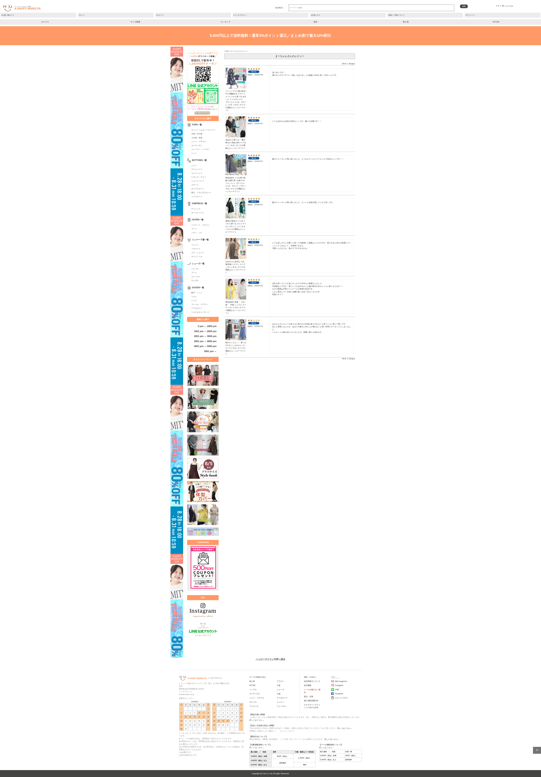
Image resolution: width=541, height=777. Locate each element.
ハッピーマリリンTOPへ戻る (270, 659)
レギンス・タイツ (198, 177)
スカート (195, 185)
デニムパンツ (196, 169)
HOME (226, 51)
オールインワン (197, 213)
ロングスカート (197, 189)
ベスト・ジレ (196, 233)
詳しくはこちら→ (256, 720)
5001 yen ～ (210, 351)
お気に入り (316, 15)
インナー (195, 245)
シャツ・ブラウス (198, 141)
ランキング (225, 22)
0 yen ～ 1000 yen (207, 326)
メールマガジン (240, 15)
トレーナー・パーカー (200, 149)
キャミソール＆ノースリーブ (203, 130)
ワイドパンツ (196, 173)
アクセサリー (196, 308)
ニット (194, 153)
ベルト (194, 297)
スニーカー (195, 277)
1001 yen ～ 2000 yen (205, 331)
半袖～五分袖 (196, 134)
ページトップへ (537, 750)
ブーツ (194, 273)
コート (194, 229)
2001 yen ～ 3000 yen (205, 336)
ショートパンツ (197, 181)
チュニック (195, 209)
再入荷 (406, 22)
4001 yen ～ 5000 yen (205, 346)
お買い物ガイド (8, 15)
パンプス (195, 269)
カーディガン (196, 145)
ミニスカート (196, 196)
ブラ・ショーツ (197, 253)
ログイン (160, 15)
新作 (316, 22)
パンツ (194, 165)
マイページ (470, 15)
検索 (464, 6)
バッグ (194, 300)
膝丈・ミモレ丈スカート (201, 192)
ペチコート (195, 249)
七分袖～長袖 (196, 138)
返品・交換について (396, 15)
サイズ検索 (135, 22)
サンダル (195, 280)
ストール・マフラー (199, 304)
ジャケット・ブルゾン (200, 225)
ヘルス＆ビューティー (200, 312)
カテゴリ (45, 22)
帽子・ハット (196, 293)
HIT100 (496, 22)
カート (82, 15)
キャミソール (196, 256)
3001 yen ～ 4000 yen (205, 341)
